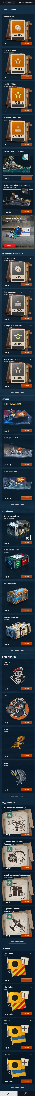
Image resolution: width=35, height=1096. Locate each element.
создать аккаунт (29, 2)
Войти (20, 2)
